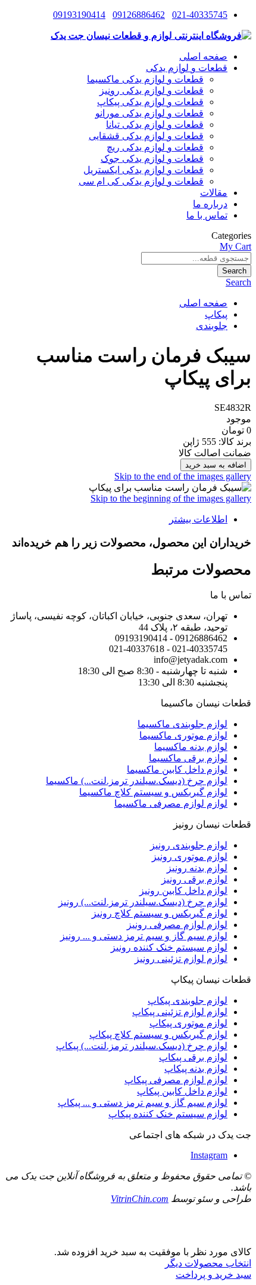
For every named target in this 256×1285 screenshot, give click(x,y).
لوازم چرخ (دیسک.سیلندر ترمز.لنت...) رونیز (142, 902)
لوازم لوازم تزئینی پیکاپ (179, 1012)
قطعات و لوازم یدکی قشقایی (146, 136)
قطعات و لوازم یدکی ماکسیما (145, 79)
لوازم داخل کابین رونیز (183, 891)
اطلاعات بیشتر (198, 519)
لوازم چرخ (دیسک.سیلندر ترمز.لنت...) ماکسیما (136, 781)
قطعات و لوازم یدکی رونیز (151, 90)
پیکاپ (216, 314)
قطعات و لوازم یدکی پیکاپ (150, 102)
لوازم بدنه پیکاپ (195, 1068)
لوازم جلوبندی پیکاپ (187, 1000)
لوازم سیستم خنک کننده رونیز (169, 947)
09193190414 (79, 15)
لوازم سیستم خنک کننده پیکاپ (167, 1114)
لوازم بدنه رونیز (197, 868)
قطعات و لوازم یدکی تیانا (155, 124)
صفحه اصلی (203, 303)
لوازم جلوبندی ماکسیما (182, 724)
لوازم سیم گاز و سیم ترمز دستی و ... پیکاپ (142, 1103)
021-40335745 (199, 15)
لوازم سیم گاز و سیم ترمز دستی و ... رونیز (143, 936)
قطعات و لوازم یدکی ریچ (155, 147)
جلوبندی (211, 326)
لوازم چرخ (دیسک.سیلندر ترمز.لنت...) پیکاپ (141, 1046)
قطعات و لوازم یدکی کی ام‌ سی (141, 181)
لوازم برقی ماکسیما (188, 758)
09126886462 (139, 15)
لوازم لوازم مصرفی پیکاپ (175, 1080)
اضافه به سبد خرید (215, 464)
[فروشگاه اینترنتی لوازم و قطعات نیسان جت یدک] (151, 35)
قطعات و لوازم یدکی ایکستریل (143, 170)
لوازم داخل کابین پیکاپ (182, 1091)
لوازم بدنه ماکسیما (190, 747)
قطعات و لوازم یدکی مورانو (149, 113)
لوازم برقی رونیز (194, 879)
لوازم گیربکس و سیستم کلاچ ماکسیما (153, 792)
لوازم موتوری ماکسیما (183, 735)
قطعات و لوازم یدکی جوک (152, 158)
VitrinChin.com (139, 1199)
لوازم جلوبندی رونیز (188, 845)
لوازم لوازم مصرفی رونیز (177, 925)
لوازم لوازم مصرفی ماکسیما (170, 803)
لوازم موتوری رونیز (189, 856)
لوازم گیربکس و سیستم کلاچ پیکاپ (158, 1034)
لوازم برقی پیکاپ (193, 1057)
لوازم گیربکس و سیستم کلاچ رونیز (159, 913)
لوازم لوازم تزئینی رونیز (181, 959)
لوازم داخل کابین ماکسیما (177, 769)
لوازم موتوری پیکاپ (188, 1023)
